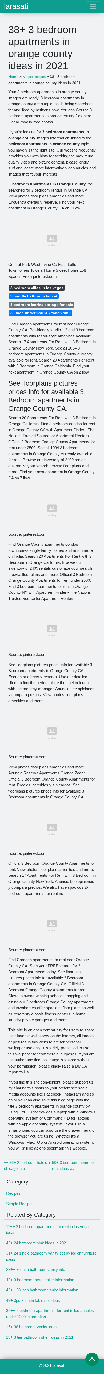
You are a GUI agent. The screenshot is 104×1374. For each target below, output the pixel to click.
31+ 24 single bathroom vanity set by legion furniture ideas (51, 1256)
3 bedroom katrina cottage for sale (41, 304)
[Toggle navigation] (93, 6)
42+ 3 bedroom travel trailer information (40, 1280)
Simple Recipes (20, 1203)
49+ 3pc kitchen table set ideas (33, 1300)
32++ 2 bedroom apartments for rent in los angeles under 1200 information (50, 1313)
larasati (16, 6)
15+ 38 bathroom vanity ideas (32, 1327)
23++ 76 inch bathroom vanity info (35, 1269)
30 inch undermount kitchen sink (40, 313)
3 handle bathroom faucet (33, 296)
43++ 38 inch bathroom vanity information (42, 1290)
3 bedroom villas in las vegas (36, 288)
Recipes (13, 1193)
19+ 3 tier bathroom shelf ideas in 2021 (39, 1337)
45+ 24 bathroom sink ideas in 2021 (37, 1243)
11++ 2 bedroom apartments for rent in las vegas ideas (48, 1229)
